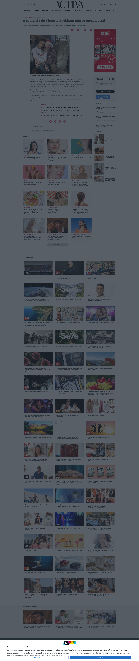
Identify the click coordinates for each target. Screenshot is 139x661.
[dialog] (69, 650)
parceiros (20, 649)
